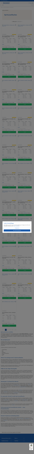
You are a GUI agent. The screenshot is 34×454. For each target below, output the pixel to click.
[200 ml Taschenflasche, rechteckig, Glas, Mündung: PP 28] (25, 56)
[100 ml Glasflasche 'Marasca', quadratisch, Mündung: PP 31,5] (9, 277)
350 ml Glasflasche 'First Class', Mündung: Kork (8, 258)
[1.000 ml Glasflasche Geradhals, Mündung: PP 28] (9, 111)
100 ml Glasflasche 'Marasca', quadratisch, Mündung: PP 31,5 (9, 285)
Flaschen (29, 384)
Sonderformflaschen (16, 385)
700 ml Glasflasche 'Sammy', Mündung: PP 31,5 (25, 258)
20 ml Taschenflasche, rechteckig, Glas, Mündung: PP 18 (8, 64)
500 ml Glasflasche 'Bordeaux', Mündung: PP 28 (24, 285)
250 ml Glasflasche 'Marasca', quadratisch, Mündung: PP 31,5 (9, 202)
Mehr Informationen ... (17, 225)
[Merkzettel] (29, 3)
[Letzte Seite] (16, 330)
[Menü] (1, 3)
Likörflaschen (20, 390)
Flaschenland (4, 34)
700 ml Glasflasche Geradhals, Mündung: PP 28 (24, 119)
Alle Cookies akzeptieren (17, 230)
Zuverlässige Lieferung (4, 0)
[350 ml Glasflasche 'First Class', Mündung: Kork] (9, 250)
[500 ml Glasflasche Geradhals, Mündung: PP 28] (25, 84)
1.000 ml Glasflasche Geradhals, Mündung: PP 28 (9, 119)
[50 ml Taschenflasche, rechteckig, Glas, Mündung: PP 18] (9, 28)
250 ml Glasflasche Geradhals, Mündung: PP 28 (8, 147)
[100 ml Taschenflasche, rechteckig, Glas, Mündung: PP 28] (25, 28)
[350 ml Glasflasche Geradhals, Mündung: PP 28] (25, 139)
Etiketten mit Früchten (20, 418)
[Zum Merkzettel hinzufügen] (15, 25)
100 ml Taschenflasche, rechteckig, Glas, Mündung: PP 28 (24, 36)
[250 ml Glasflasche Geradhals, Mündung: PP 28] (9, 139)
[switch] (31, 449)
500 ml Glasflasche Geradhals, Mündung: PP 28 (24, 92)
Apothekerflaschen (16, 392)
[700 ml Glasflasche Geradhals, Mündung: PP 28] (25, 111)
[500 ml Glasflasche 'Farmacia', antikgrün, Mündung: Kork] (25, 194)
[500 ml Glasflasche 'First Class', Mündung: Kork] (9, 167)
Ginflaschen (5, 391)
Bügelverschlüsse (24, 399)
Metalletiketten (27, 418)
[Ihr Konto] (31, 3)
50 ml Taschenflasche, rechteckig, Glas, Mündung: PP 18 (8, 36)
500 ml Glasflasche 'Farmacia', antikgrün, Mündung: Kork (24, 202)
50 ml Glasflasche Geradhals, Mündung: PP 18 (8, 92)
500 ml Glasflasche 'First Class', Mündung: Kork (8, 175)
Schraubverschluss (6, 399)
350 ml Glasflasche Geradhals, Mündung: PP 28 (24, 147)
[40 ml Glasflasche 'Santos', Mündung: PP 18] (9, 305)
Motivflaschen (5, 420)
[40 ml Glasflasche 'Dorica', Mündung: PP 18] (25, 167)
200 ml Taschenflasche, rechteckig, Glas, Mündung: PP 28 (24, 64)
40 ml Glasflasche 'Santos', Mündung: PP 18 (9, 313)
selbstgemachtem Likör (23, 386)
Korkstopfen (16, 400)
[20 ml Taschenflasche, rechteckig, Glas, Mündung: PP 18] (9, 56)
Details (9, 49)
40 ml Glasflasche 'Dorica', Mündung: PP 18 (24, 175)
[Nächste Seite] (14, 330)
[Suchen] (32, 5)
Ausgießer (13, 404)
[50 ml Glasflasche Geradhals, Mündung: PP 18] (9, 84)
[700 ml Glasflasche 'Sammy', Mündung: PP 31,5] (25, 250)
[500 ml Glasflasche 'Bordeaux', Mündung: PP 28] (25, 277)
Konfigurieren (17, 228)
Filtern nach (15, 21)
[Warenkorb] (32, 3)
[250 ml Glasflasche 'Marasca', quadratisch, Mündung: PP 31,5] (9, 194)
